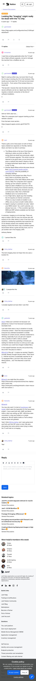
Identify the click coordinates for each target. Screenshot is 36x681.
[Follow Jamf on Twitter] (2, 585)
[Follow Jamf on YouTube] (10, 585)
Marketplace (5, 607)
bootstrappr (24, 407)
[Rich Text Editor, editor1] (18, 474)
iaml (5, 140)
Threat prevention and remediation (12, 653)
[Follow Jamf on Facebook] (17, 586)
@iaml (3, 322)
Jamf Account (5, 616)
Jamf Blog (4, 604)
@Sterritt (4, 379)
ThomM (9, 554)
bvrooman (7, 52)
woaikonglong (11, 560)
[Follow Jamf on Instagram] (13, 586)
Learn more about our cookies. (22, 668)
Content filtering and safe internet (11, 656)
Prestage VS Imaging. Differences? (13, 514)
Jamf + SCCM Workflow (9, 508)
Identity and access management (11, 647)
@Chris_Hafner (13, 422)
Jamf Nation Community (8, 601)
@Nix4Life (5, 352)
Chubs (9, 543)
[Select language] (22, 4)
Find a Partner (5, 613)
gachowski (7, 27)
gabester (7, 318)
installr (3, 409)
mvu (8, 565)
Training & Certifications (8, 598)
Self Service (5, 644)
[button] (4, 4)
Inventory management (8, 638)
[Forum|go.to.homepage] (10, 4)
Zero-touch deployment (8, 629)
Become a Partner (6, 610)
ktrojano (9, 549)
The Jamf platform (7, 625)
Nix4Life (7, 268)
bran (5, 376)
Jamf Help (4, 595)
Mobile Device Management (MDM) (12, 632)
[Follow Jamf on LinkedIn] (6, 586)
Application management (9, 635)
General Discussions (9, 9)
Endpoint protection (7, 650)
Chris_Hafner (8, 249)
